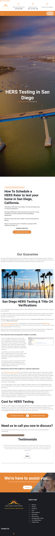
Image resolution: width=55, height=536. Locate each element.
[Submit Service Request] (47, 4)
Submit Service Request (47, 7)
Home (19, 101)
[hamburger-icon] (2, 13)
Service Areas (25, 101)
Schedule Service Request (38, 415)
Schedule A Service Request (22, 232)
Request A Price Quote (17, 415)
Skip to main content (5, 0)
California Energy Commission (10, 323)
